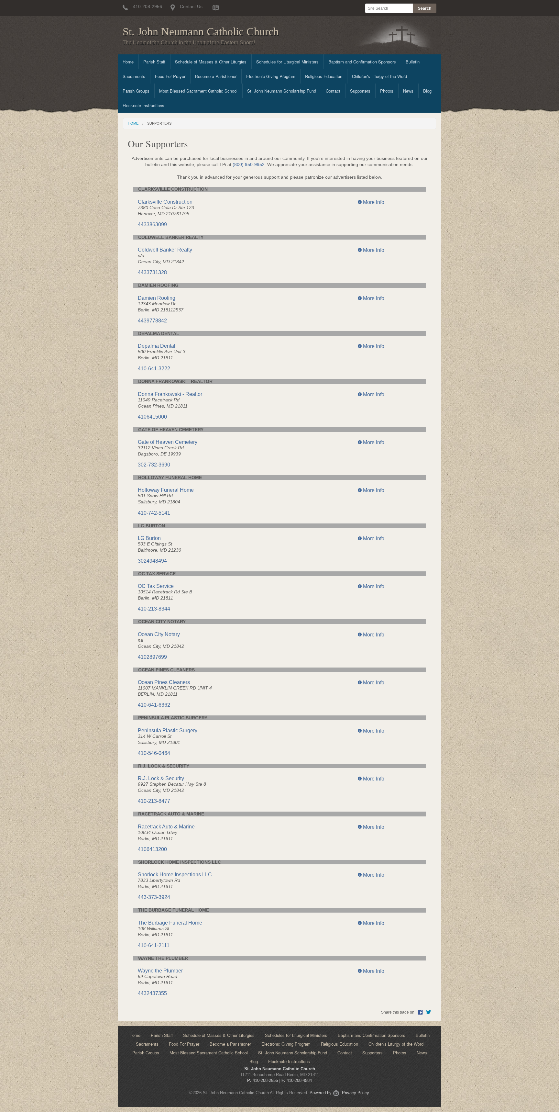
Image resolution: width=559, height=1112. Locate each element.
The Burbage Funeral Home (170, 923)
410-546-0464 (154, 753)
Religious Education (323, 76)
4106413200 (152, 849)
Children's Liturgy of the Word (379, 76)
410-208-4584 (299, 1080)
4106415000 (152, 417)
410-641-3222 (154, 368)
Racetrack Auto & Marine (166, 826)
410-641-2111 (154, 945)
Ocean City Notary (159, 634)
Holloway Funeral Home (166, 490)
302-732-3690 (154, 464)
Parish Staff (154, 62)
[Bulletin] (215, 7)
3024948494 (152, 561)
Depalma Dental (156, 346)
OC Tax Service (156, 586)
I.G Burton (149, 538)
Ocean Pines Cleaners (164, 682)
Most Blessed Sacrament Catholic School (198, 91)
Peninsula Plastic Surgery (167, 730)
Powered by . (325, 1092)
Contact (333, 91)
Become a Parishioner (215, 76)
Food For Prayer (170, 76)
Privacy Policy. (356, 1092)
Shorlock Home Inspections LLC (175, 874)
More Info (373, 202)
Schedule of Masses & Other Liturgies (211, 62)
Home (128, 62)
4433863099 (152, 224)
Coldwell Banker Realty (165, 250)
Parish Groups (136, 91)
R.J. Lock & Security (161, 778)
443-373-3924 (154, 897)
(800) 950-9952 (249, 164)
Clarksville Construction (165, 202)
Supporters (360, 91)
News (408, 91)
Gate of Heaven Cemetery (167, 442)
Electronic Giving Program (270, 76)
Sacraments (134, 76)
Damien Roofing (156, 298)
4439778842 (152, 320)
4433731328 (152, 272)
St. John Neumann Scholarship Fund (281, 91)
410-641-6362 (154, 705)
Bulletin (413, 62)
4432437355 (152, 993)
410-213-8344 (154, 609)
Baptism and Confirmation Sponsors (362, 62)
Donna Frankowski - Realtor (170, 394)
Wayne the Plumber (160, 970)
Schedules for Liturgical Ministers (287, 62)
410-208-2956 (265, 1080)
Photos (386, 91)
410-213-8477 (154, 801)
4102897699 (152, 657)
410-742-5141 (154, 513)
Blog (427, 91)
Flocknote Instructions (143, 105)
